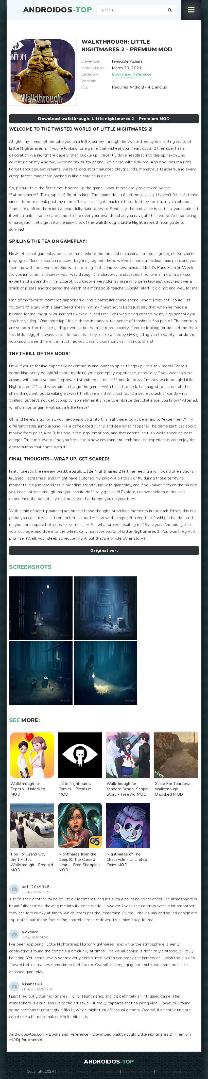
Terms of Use (167, 1071)
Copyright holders (137, 1071)
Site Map (65, 1071)
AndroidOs (57, 10)
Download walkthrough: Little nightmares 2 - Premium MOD (104, 119)
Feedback (111, 1071)
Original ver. (104, 550)
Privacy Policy (87, 1071)
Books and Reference (131, 74)
